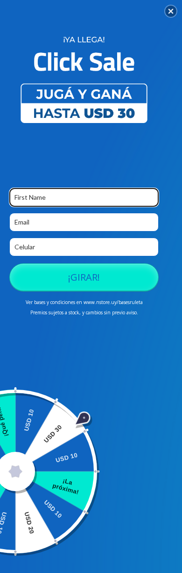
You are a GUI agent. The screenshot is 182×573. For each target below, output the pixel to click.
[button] (170, 11)
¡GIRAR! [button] (84, 277)
